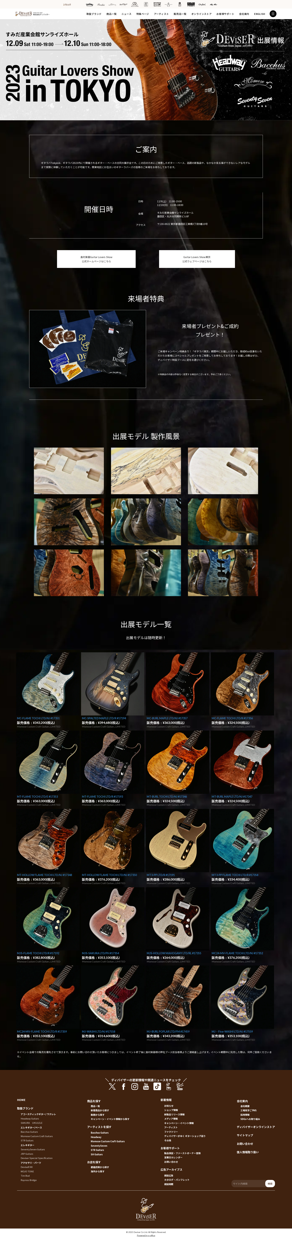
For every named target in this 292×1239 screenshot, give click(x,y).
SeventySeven (99, 1145)
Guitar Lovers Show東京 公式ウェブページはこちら (197, 259)
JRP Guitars (27, 1153)
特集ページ (142, 14)
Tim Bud (25, 1175)
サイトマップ (245, 1135)
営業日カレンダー (173, 1157)
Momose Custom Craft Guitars (37, 1136)
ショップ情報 (171, 1110)
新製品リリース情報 (174, 1114)
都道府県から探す (100, 1167)
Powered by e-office (146, 1235)
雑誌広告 (168, 1175)
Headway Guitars (30, 1118)
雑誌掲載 (168, 1184)
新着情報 (166, 1100)
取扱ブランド (94, 14)
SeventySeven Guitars (33, 1149)
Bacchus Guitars (29, 1131)
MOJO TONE (27, 1171)
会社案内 (244, 14)
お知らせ (168, 1105)
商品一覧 (111, 14)
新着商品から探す (100, 1110)
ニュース (127, 14)
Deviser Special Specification (36, 1158)
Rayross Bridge (29, 1180)
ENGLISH (259, 14)
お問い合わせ (171, 1161)
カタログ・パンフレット (176, 1179)
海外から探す (97, 1171)
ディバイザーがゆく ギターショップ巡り (185, 1136)
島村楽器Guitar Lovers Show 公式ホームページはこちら (96, 259)
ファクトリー (171, 1131)
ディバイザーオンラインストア (256, 1127)
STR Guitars (27, 1140)
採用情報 (245, 1114)
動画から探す (97, 1114)
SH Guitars (97, 1154)
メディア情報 (171, 1118)
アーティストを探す (99, 1127)
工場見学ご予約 (248, 1110)
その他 (167, 1140)
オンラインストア (201, 14)
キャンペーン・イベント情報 (179, 1123)
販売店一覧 (180, 14)
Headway (96, 1137)
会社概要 (245, 1106)
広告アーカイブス (171, 1169)
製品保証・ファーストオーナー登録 (182, 1153)
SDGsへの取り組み (250, 1119)
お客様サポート (225, 14)
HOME (21, 1100)
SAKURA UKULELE (31, 1122)
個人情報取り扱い (248, 1152)
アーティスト (161, 14)
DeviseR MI (27, 1167)
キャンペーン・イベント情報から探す (110, 1119)
